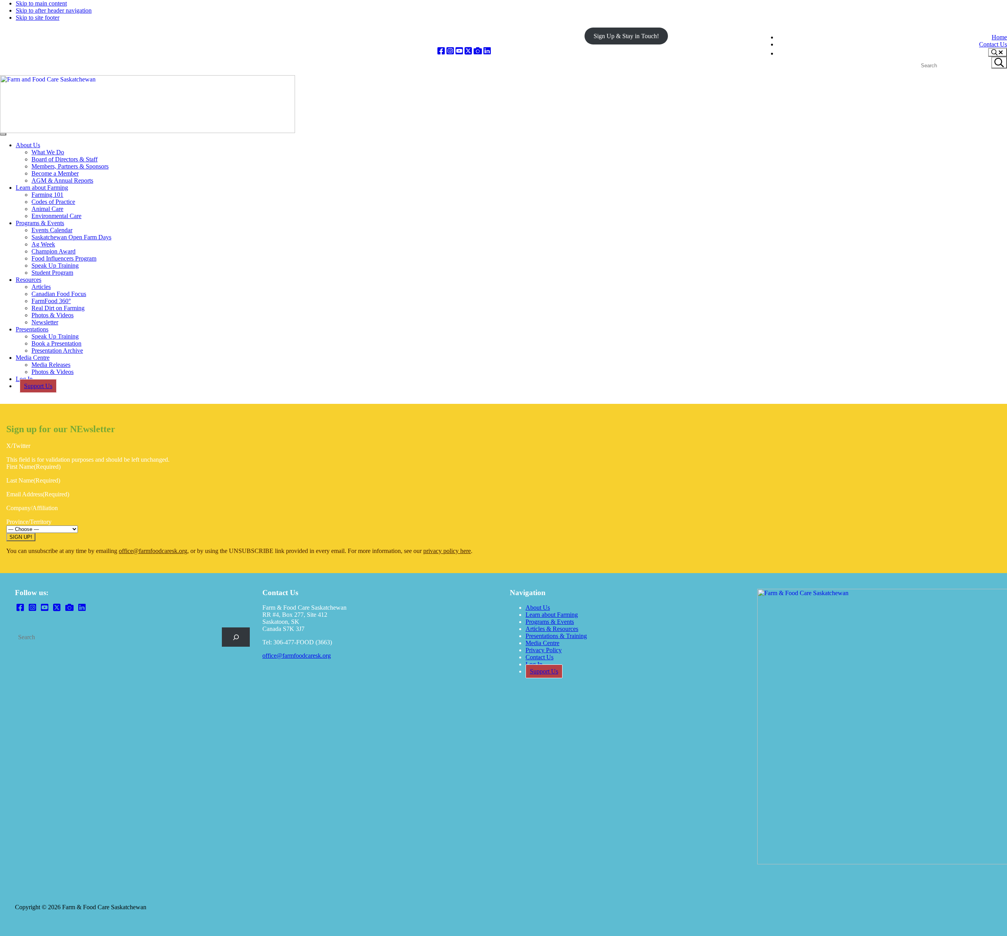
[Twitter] (468, 51)
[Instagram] (450, 51)
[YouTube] (459, 51)
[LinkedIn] (487, 51)
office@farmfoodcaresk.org (153, 551)
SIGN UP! (20, 537)
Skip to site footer (37, 17)
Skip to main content (41, 3)
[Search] (236, 637)
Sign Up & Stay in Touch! (626, 36)
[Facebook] (441, 51)
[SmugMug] (478, 51)
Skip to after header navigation (54, 10)
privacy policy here (447, 551)
